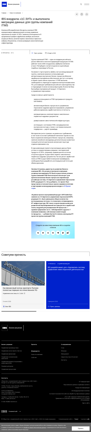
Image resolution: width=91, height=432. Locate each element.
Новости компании (15, 13)
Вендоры (64, 351)
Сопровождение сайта (65, 419)
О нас (62, 348)
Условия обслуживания (85, 399)
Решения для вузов (7, 366)
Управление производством (9, 348)
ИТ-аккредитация (84, 381)
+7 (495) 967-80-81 (10, 398)
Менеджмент (65, 354)
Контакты (64, 360)
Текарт (76, 419)
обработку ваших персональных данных (35, 427)
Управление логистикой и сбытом (11, 351)
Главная (3, 13)
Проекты (34, 344)
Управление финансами (8, 354)
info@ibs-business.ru (11, 401)
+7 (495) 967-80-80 (77, 4)
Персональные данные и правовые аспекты (76, 384)
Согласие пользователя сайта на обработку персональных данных (69, 394)
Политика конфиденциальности (73, 398)
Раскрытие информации (82, 387)
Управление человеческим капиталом (9, 357)
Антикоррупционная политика (81, 391)
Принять (80, 428)
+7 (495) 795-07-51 (23, 397)
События (34, 357)
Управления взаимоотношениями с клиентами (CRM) (11, 362)
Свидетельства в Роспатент (69, 357)
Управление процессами (8, 369)
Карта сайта (86, 403)
